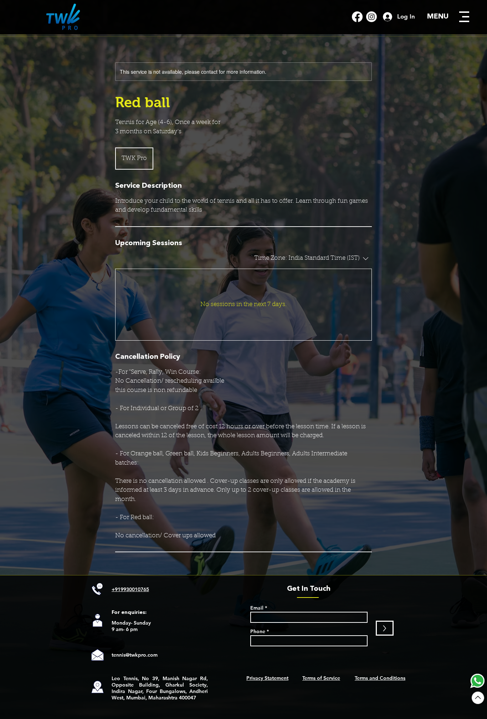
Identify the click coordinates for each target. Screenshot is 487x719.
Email (256, 607)
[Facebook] (357, 16)
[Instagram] (371, 16)
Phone (257, 631)
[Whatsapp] (477, 681)
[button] (464, 16)
